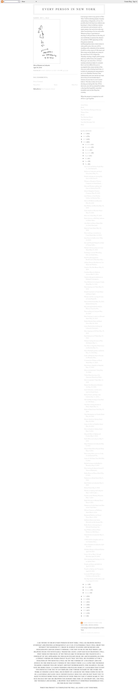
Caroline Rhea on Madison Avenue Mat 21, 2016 (92, 273)
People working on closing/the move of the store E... (93, 177)
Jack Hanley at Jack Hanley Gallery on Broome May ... (92, 197)
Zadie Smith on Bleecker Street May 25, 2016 (93, 212)
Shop (82, 124)
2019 (84, 134)
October (87, 150)
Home (55, 85)
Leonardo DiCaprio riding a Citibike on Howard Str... (92, 575)
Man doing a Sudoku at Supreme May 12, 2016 (93, 366)
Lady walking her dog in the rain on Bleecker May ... (93, 357)
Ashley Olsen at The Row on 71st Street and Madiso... (94, 263)
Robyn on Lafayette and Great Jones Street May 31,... (93, 172)
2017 (84, 139)
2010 (84, 610)
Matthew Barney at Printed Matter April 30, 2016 (94, 550)
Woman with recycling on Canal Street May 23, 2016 (93, 249)
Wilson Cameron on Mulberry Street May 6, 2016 (93, 511)
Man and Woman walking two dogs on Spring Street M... (93, 187)
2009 (84, 613)
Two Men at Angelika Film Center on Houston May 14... (94, 347)
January (87, 593)
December (88, 144)
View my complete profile (90, 632)
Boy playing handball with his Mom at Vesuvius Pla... (93, 308)
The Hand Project (86, 120)
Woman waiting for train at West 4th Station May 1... (93, 342)
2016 (84, 142)
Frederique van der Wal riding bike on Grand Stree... (93, 254)
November (88, 147)
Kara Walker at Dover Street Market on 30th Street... (92, 531)
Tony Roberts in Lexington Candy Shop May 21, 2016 (94, 283)
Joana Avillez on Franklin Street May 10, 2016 (93, 425)
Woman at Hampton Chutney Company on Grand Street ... (93, 182)
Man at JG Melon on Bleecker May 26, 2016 (93, 202)
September (88, 153)
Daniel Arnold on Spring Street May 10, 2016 (93, 420)
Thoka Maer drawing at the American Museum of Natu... (93, 376)
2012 (84, 605)
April (86, 584)
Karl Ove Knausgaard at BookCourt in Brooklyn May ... (94, 259)
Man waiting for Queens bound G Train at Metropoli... (94, 469)
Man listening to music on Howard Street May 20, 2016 (94, 317)
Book (82, 107)
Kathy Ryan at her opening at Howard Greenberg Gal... (92, 526)
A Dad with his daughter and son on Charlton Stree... (93, 541)
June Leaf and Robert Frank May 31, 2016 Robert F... (93, 168)
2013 (84, 602)
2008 (84, 616)
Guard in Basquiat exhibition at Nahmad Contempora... (93, 278)
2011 (84, 607)
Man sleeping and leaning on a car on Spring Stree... (94, 560)
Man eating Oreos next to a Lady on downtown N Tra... (93, 455)
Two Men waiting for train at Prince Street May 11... (92, 406)
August (87, 156)
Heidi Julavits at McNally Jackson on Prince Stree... (94, 219)
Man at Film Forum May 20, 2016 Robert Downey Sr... (94, 303)
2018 (84, 136)
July (86, 158)
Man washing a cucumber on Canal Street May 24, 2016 (93, 234)
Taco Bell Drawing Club (88, 122)
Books (83, 115)
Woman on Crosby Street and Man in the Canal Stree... (94, 506)
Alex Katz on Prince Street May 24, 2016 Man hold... (93, 224)
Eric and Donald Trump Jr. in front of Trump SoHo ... (94, 244)
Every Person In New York (69, 9)
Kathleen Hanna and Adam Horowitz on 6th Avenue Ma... (93, 521)
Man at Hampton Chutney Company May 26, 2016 (92, 192)
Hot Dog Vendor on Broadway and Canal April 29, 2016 (94, 580)
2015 (84, 596)
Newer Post (36, 85)
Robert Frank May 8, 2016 (92, 488)
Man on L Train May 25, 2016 (93, 215)
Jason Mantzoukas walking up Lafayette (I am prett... (93, 327)
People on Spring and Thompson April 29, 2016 (93, 570)
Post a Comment (38, 81)
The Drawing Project (87, 117)
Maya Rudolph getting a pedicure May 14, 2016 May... (94, 352)
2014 (84, 599)
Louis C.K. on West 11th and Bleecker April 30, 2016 (92, 555)
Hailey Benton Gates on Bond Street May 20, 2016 (93, 322)
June (86, 161)
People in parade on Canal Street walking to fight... (93, 293)
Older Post (75, 85)
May (86, 164)
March (87, 587)
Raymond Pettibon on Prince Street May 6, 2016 (92, 516)
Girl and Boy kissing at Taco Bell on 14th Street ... (94, 401)
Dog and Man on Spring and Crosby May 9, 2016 (92, 435)
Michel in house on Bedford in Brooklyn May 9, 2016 (93, 464)
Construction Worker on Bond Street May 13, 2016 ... (93, 361)
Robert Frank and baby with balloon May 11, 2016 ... (92, 396)
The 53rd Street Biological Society (91, 110)
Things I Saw (84, 112)
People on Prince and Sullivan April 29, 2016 (93, 565)
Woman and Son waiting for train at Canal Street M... (93, 298)
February (87, 590)
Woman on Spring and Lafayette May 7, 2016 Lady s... (93, 492)
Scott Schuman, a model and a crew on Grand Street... (93, 391)
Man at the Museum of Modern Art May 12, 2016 (93, 386)
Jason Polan (84, 105)
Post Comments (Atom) (48, 89)
